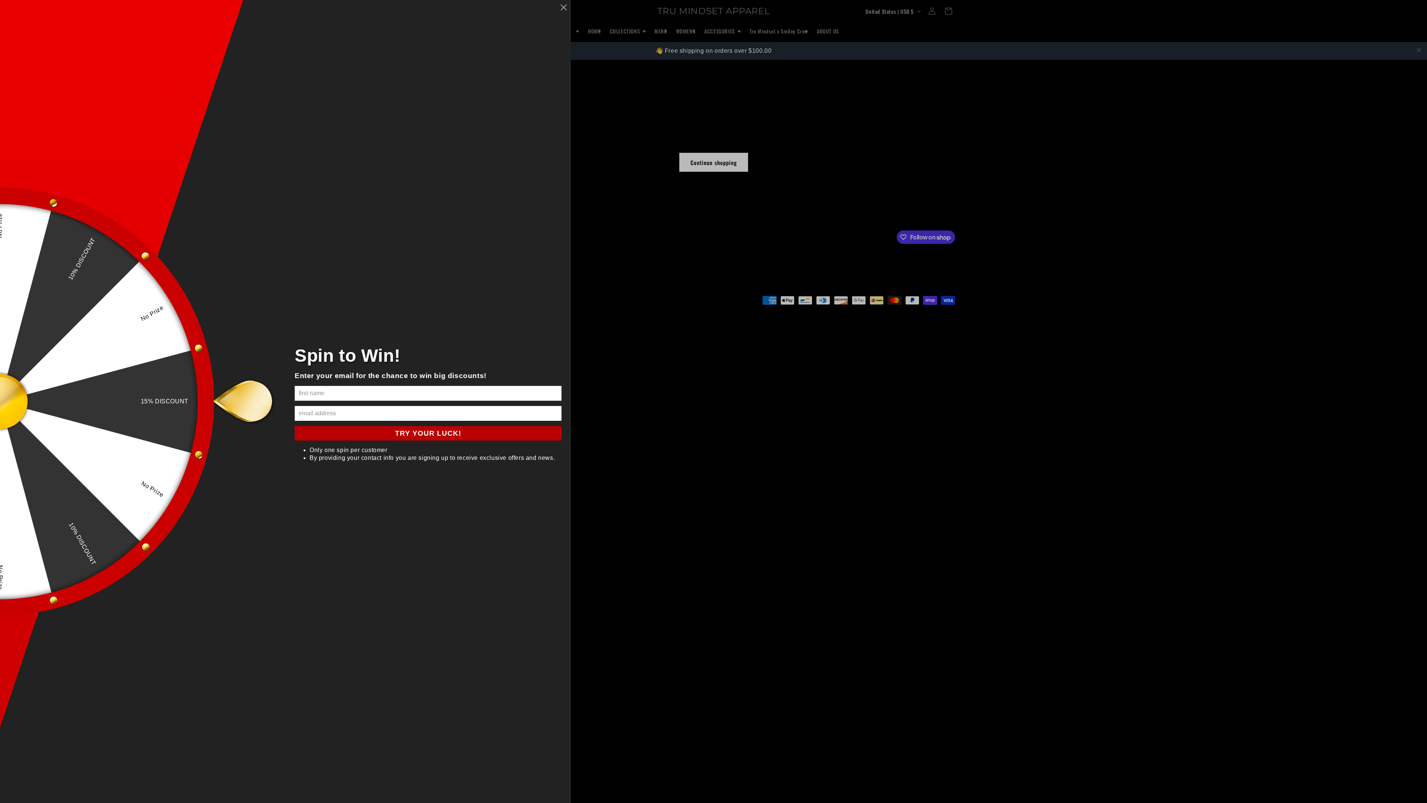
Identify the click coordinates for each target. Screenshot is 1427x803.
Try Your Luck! (428, 433)
